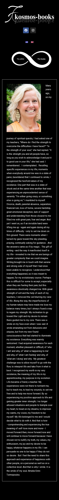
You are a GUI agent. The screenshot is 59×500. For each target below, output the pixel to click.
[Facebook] (26, 30)
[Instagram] (33, 30)
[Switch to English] (32, 42)
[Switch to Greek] (27, 42)
